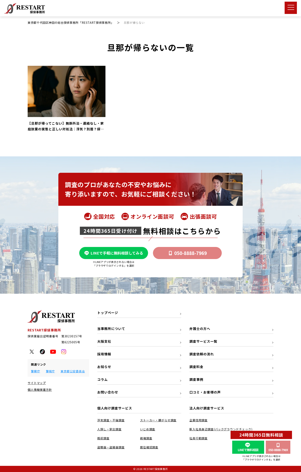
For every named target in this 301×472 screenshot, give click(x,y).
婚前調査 (103, 438)
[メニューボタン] (291, 8)
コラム (102, 379)
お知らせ (104, 366)
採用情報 (104, 353)
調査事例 (196, 379)
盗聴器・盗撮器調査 (111, 447)
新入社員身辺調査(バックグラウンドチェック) (220, 429)
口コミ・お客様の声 (205, 392)
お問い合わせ (107, 392)
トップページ (107, 312)
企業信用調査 (198, 420)
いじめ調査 (147, 429)
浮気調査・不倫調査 (111, 420)
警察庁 (35, 371)
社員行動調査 (198, 438)
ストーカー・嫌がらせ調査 (158, 420)
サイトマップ (37, 383)
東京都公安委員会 (73, 371)
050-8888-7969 (190, 253)
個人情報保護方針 (40, 390)
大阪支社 (104, 341)
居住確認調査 (149, 447)
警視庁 (50, 371)
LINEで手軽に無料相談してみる (117, 253)
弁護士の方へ (199, 328)
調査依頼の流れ (201, 353)
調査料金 (196, 366)
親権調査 (146, 438)
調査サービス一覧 (203, 341)
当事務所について (111, 328)
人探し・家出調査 (109, 429)
